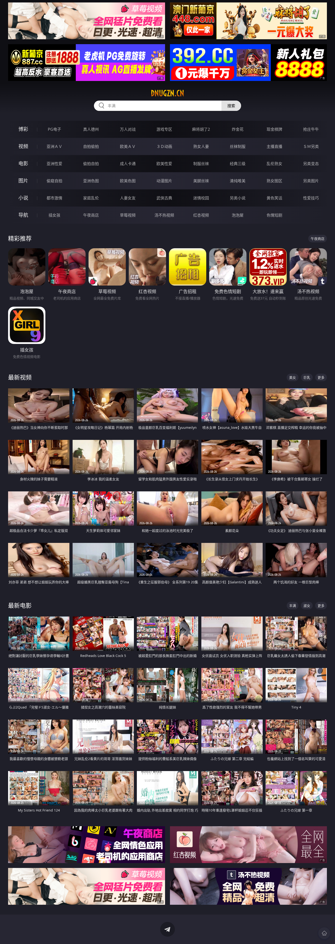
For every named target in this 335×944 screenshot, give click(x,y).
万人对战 (128, 129)
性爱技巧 (311, 198)
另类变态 (311, 163)
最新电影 (20, 605)
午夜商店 (91, 215)
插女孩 (54, 215)
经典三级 (237, 163)
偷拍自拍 (91, 163)
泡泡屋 (238, 215)
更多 (321, 377)
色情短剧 (274, 215)
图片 (23, 180)
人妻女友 (128, 198)
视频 (23, 146)
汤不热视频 (164, 215)
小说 (23, 198)
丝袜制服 (237, 146)
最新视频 (20, 377)
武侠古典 (164, 198)
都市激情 (54, 198)
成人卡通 (128, 163)
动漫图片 (164, 181)
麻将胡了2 (201, 129)
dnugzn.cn (167, 93)
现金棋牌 (274, 129)
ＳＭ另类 (311, 146)
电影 (23, 163)
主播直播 (274, 146)
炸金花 (238, 129)
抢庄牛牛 (311, 129)
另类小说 (237, 198)
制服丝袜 (201, 163)
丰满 (292, 605)
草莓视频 (128, 215)
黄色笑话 (274, 198)
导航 (23, 215)
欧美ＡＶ (128, 146)
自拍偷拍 (91, 146)
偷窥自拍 (54, 181)
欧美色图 (128, 181)
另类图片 (311, 181)
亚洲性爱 (54, 163)
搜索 (231, 105)
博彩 (23, 129)
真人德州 (91, 129)
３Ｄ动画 (164, 146)
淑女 (306, 605)
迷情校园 (201, 198)
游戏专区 (164, 129)
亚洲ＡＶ (54, 146)
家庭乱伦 (91, 198)
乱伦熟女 (274, 163)
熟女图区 (274, 181)
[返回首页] (324, 933)
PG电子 (54, 129)
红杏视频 (201, 215)
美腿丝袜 (201, 181)
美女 (292, 377)
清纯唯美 (237, 181)
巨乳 (306, 377)
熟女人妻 (201, 146)
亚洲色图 (91, 181)
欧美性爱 (164, 163)
